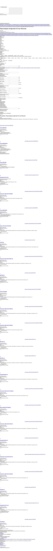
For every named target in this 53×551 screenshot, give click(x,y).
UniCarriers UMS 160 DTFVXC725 (6, 423)
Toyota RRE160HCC (4, 143)
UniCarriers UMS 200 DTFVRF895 (6, 193)
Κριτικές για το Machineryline (24, 539)
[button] (26, 19)
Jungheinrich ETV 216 (4, 177)
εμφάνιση (1, 112)
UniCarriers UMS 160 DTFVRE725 (6, 308)
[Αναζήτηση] (15, 11)
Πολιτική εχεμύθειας (10, 539)
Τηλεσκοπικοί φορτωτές (30, 24)
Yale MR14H (2, 521)
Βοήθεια (6, 536)
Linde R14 (2, 242)
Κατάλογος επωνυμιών (31, 539)
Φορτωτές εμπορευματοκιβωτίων (7, 26)
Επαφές (8, 536)
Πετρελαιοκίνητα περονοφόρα (38, 24)
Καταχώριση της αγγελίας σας (4, 153)
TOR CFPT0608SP (3, 291)
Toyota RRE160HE (3, 210)
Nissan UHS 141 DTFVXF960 (5, 225)
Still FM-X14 (2, 275)
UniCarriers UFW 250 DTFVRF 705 (6, 258)
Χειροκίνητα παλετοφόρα (16, 26)
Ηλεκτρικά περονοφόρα (46, 24)
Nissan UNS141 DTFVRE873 (5, 407)
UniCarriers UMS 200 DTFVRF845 (6, 325)
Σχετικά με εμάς (2, 536)
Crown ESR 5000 (3, 162)
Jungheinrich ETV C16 (4, 505)
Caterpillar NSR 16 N (4, 374)
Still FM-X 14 (2, 341)
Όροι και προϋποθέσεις (3, 539)
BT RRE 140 (2, 489)
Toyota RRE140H (3, 127)
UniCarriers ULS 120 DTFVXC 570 (6, 456)
